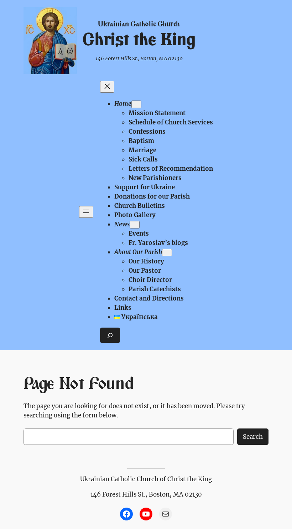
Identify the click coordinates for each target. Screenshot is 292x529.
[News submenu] (135, 224)
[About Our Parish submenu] (167, 252)
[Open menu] (86, 212)
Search (253, 437)
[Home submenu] (136, 104)
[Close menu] (107, 87)
